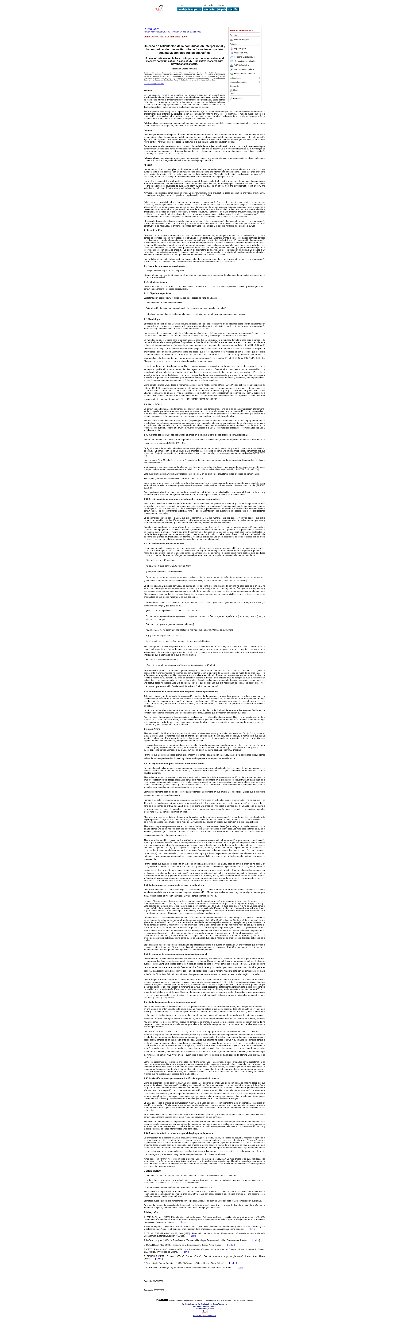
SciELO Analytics (241, 40)
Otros (235, 90)
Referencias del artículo (244, 57)
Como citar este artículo (245, 61)
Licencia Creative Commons (243, 1300)
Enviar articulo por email (244, 73)
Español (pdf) (240, 49)
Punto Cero (151, 29)
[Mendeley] (231, 90)
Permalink (237, 99)
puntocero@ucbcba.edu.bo (204, 1315)
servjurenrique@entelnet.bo (154, 84)
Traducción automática (244, 69)
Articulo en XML (241, 53)
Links (183, 1222)
